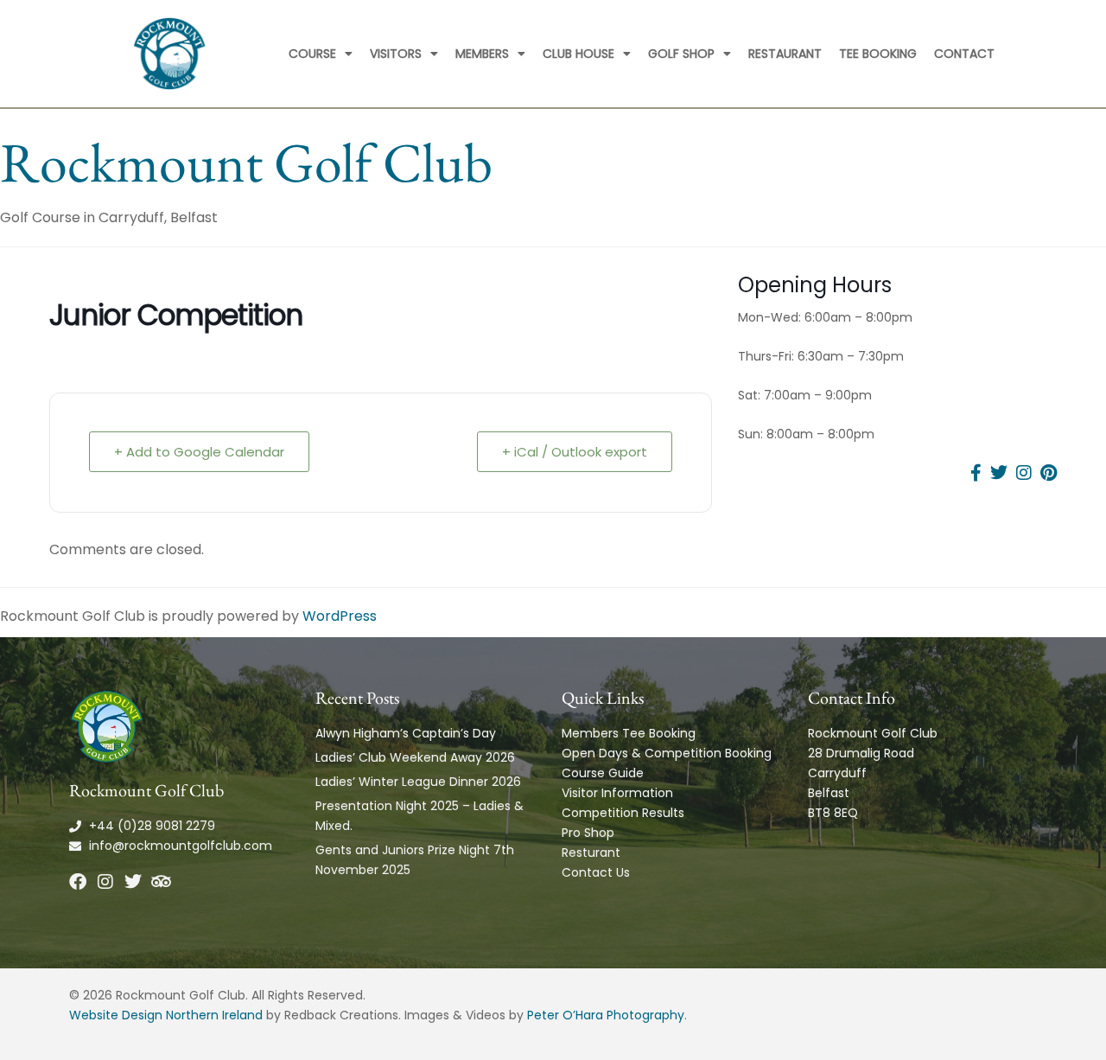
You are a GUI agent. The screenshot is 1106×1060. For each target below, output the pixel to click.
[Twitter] (133, 882)
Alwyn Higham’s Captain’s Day (405, 733)
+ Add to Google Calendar (199, 452)
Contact (964, 53)
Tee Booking (878, 53)
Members (482, 53)
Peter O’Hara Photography (605, 1015)
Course (312, 53)
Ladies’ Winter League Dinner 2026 (418, 781)
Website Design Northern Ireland (166, 1015)
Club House (578, 53)
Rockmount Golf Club (246, 162)
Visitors (396, 53)
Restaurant (785, 53)
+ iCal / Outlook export (574, 452)
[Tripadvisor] (160, 882)
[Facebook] (77, 882)
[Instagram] (105, 882)
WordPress (339, 616)
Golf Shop (681, 53)
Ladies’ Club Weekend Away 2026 (415, 757)
